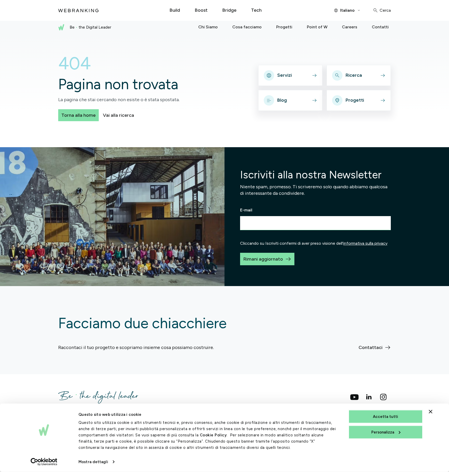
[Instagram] (383, 397)
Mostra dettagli (93, 462)
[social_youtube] (354, 397)
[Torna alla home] (78, 10)
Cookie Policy (213, 435)
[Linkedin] (369, 397)
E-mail (246, 210)
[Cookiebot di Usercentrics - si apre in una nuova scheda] (44, 462)
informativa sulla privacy (365, 243)
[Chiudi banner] (430, 411)
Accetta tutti (385, 416)
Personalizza (382, 432)
